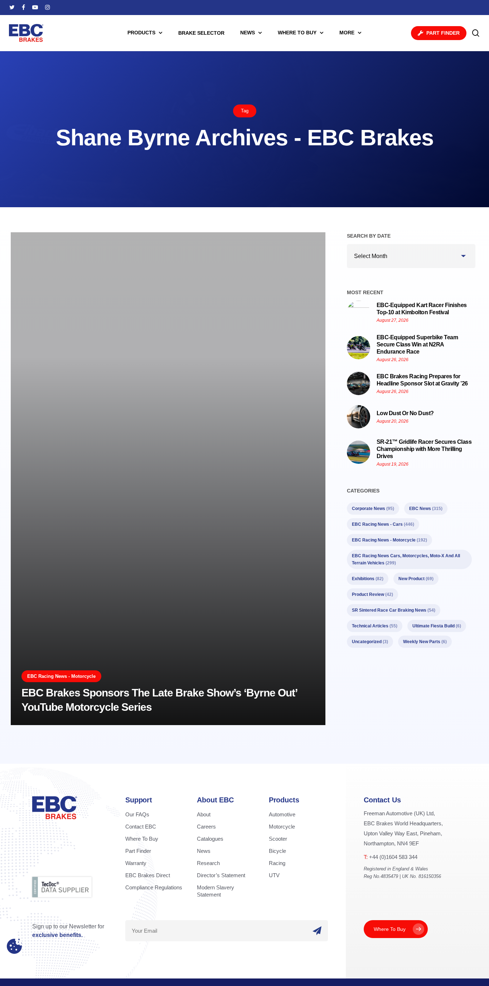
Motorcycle (282, 827)
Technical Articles (374, 625)
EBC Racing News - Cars (383, 524)
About (203, 814)
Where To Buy (141, 839)
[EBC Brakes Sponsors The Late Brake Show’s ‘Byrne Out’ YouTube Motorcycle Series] (168, 478)
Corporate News (373, 508)
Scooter (278, 839)
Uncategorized (370, 641)
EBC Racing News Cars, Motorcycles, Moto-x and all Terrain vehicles (406, 559)
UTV (274, 875)
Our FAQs (137, 814)
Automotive (282, 814)
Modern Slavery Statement (215, 891)
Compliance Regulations (153, 887)
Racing (277, 863)
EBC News (425, 508)
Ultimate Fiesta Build (436, 625)
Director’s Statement (221, 875)
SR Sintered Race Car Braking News (393, 610)
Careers (206, 827)
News (203, 851)
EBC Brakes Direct (147, 875)
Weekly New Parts (425, 641)
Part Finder (138, 851)
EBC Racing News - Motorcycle (61, 676)
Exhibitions (367, 578)
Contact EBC (140, 827)
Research (208, 863)
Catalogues (210, 839)
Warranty (135, 863)
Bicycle (277, 851)
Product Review (372, 594)
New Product (416, 578)
